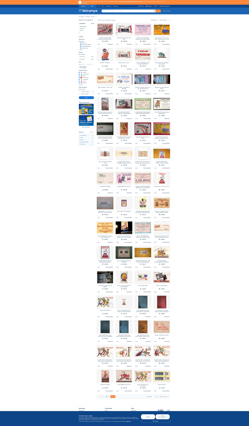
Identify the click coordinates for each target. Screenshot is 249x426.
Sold (81, 49)
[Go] (156, 396)
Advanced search (166, 10)
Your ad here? (87, 127)
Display (154, 20)
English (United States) (164, 6)
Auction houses (84, 48)
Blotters (81, 30)
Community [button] (108, 6)
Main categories (83, 26)
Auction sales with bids (86, 44)
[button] (154, 11)
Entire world (82, 89)
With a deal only (83, 66)
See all (92, 23)
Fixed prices (84, 43)
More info (128, 421)
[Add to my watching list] (112, 25)
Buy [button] (99, 6)
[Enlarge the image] (105, 29)
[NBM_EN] (86, 109)
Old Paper (82, 28)
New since (82, 56)
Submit (86, 97)
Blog (106, 410)
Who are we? (81, 410)
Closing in (82, 59)
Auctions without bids (85, 46)
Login (92, 6)
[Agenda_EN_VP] (86, 120)
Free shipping (83, 67)
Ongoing (82, 41)
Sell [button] (102, 6)
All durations (82, 54)
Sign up (83, 6)
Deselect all (81, 84)
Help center (133, 410)
